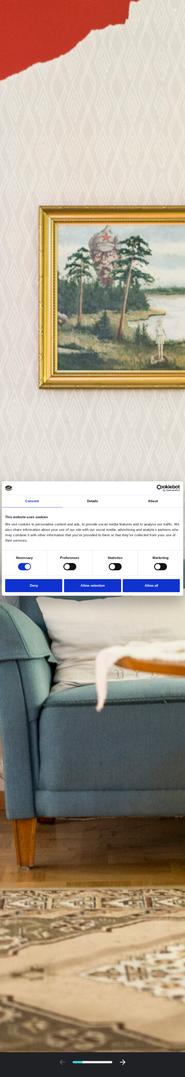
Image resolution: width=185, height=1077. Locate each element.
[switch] (69, 566)
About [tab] (153, 501)
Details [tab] (92, 501)
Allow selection (93, 585)
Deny (34, 585)
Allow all (151, 585)
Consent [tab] (32, 501)
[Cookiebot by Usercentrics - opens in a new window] (160, 488)
